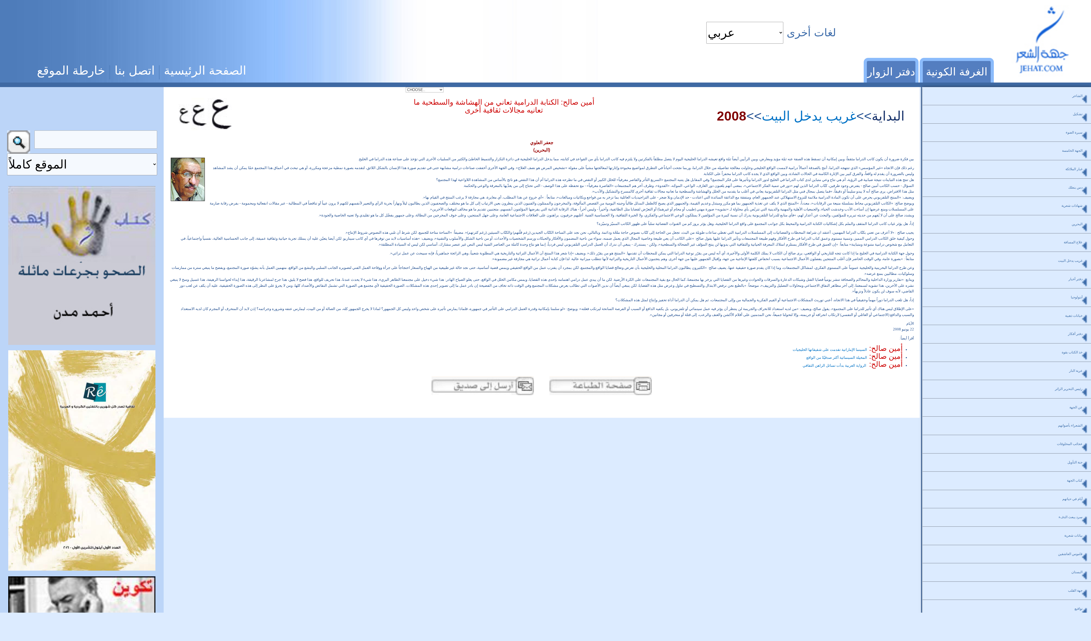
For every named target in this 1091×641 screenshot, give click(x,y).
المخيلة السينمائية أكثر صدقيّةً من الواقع (854, 357)
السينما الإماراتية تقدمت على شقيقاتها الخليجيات (848, 349)
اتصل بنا (134, 70)
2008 (731, 116)
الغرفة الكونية (957, 72)
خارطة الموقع (71, 70)
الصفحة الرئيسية (205, 70)
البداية (888, 116)
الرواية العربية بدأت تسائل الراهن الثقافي (853, 365)
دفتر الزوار (891, 72)
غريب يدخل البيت (809, 116)
